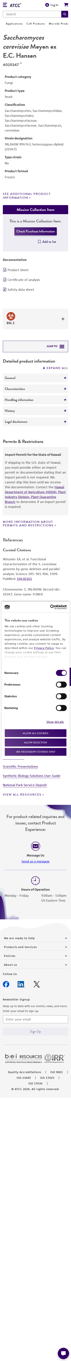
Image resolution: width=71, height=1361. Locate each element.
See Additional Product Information (27, 196)
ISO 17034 (35, 1083)
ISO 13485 (24, 1078)
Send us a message (36, 861)
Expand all (57, 368)
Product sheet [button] (18, 270)
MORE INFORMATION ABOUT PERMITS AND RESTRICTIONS (28, 524)
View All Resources (22, 794)
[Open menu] (5, 5)
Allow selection (35, 742)
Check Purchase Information (35, 231)
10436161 (24, 579)
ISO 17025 (47, 1078)
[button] (64, 14)
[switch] (61, 684)
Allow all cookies (35, 733)
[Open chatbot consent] (63, 1353)
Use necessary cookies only (35, 751)
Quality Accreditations (24, 1072)
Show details (55, 722)
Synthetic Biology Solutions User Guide (31, 776)
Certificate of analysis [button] (24, 280)
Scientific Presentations (20, 766)
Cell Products (36, 24)
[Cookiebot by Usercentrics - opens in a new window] (50, 607)
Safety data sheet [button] (21, 290)
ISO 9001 (56, 1072)
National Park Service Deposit (25, 785)
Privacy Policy (44, 648)
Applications (14, 24)
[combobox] (32, 14)
